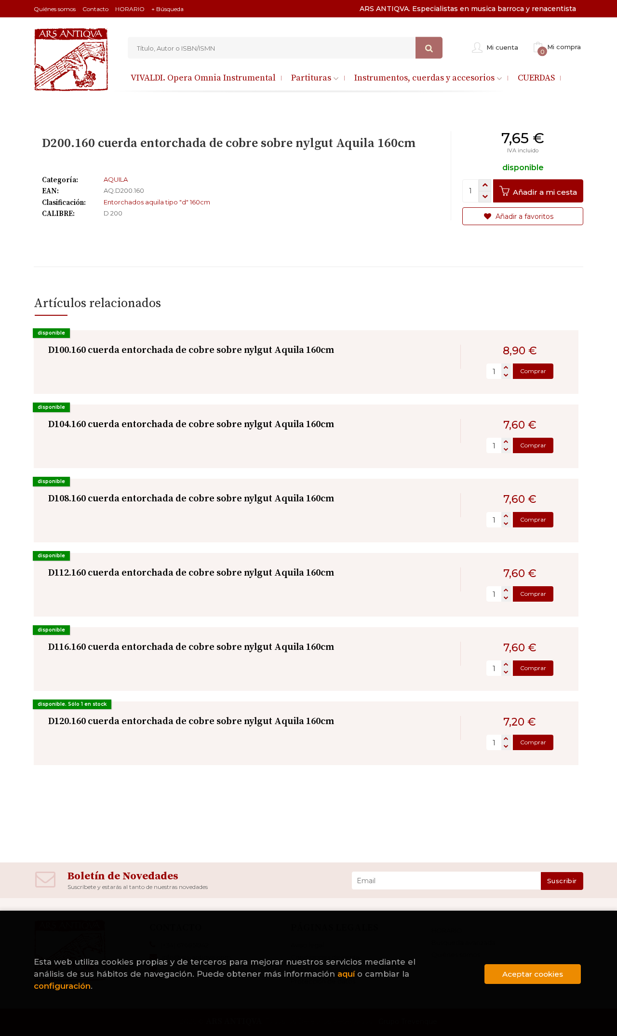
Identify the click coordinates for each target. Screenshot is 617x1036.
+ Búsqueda (167, 9)
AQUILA (116, 179)
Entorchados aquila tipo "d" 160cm (157, 202)
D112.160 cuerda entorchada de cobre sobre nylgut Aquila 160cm (191, 573)
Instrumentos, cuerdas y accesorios (425, 77)
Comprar (533, 371)
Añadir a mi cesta (544, 192)
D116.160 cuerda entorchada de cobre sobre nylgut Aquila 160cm (191, 647)
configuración (62, 986)
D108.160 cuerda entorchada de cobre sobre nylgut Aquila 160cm (191, 499)
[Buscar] (429, 48)
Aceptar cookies (532, 974)
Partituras (312, 77)
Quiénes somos (55, 9)
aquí (346, 974)
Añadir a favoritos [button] (523, 216)
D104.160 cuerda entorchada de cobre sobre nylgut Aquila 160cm (191, 424)
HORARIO (130, 9)
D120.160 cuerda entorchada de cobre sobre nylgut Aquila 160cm (191, 721)
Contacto (95, 9)
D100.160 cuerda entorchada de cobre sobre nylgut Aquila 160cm (191, 350)
